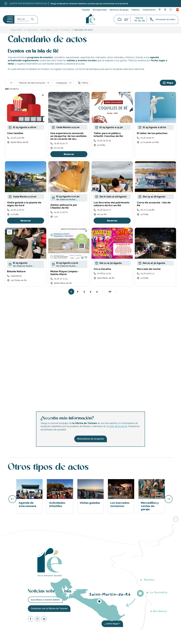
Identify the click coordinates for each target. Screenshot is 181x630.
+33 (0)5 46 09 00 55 (116, 426)
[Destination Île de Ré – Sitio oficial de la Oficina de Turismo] (90, 19)
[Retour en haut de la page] (175, 519)
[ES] (177, 9)
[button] (177, 9)
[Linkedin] (44, 619)
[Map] (159, 9)
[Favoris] (171, 10)
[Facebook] (30, 619)
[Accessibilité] (165, 9)
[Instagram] (37, 619)
